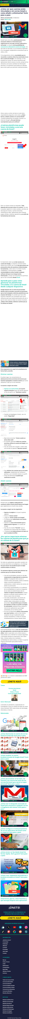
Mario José (8, 19)
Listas (4, 963)
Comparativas (6, 967)
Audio (11, 4)
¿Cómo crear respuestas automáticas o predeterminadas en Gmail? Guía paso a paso (14, 877)
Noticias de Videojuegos (8, 1009)
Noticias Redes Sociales (8, 1005)
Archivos (5, 973)
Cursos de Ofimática (7, 991)
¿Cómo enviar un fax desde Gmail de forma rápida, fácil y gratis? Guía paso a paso (14, 853)
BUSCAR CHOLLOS (5, 4)
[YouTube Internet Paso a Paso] (14, 927)
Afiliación (5, 945)
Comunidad (5, 941)
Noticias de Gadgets (7, 1011)
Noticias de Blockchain (8, 1007)
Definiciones (5, 965)
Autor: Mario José (6, 702)
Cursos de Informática (8, 981)
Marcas (4, 959)
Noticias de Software (7, 1012)
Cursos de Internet (7, 983)
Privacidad (5, 949)
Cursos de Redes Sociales (9, 985)
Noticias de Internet (7, 1003)
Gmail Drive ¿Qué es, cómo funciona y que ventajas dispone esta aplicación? (14, 899)
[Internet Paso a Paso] (9, 1)
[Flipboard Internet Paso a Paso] (8, 931)
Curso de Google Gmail (14, 693)
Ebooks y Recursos (7, 993)
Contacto (5, 947)
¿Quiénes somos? (7, 940)
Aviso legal (5, 951)
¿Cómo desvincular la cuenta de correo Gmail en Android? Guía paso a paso (14, 734)
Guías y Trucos (14, 692)
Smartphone (23, 4)
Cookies (5, 953)
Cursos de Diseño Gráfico (9, 987)
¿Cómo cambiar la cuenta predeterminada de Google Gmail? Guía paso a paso (14, 757)
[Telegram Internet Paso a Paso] (20, 927)
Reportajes (5, 969)
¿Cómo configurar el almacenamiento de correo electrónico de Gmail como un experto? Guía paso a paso (14, 830)
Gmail (18, 277)
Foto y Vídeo (17, 4)
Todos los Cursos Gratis (8, 979)
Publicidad (5, 943)
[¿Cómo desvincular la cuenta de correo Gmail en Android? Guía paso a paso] (14, 723)
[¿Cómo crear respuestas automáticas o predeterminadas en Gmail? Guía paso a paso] (14, 865)
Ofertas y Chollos (7, 971)
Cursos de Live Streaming (9, 989)
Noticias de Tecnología (8, 1001)
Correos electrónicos (14, 688)
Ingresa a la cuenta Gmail (11, 388)
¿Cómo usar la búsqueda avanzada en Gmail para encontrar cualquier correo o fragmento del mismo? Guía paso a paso (14, 806)
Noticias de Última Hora (8, 999)
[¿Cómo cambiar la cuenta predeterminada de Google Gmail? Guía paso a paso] (14, 745)
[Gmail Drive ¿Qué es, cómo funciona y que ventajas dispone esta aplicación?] (14, 888)
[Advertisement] (14, 84)
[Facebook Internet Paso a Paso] (2, 927)
